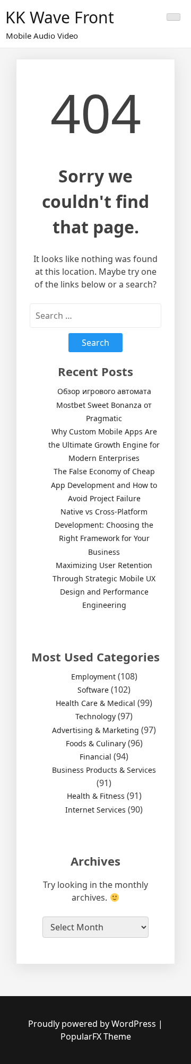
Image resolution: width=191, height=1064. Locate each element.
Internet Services (95, 810)
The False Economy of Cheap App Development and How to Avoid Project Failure (104, 484)
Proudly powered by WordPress (93, 1024)
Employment (93, 676)
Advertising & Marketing (95, 730)
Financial (95, 757)
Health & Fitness (96, 796)
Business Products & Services (104, 770)
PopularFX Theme (95, 1036)
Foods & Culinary (96, 743)
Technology (95, 716)
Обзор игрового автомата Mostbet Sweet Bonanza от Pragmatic (104, 404)
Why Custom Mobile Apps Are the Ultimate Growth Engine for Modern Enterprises (104, 444)
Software (93, 690)
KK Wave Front (59, 17)
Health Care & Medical (95, 703)
